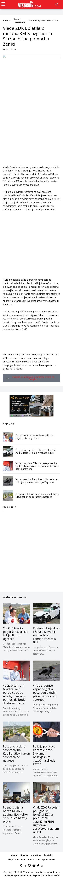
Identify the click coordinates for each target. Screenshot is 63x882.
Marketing (36, 855)
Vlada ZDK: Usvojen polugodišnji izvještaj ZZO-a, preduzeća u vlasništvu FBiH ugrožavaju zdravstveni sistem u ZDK (46, 819)
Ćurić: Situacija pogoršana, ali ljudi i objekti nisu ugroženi (35, 437)
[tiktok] (38, 865)
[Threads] (42, 865)
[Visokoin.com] (30, 4)
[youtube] (34, 865)
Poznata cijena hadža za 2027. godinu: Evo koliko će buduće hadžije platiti (15, 814)
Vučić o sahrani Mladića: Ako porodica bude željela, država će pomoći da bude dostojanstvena (37, 466)
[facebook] (21, 865)
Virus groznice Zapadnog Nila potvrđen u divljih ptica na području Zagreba (37, 481)
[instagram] (29, 865)
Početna (6, 20)
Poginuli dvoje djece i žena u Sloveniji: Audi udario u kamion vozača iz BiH (36, 451)
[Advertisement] (31, 133)
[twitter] (25, 865)
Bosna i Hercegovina (19, 20)
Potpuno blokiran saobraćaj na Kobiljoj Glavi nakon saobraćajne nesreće (37, 495)
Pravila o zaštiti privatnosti (41, 859)
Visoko (14, 855)
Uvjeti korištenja (16, 859)
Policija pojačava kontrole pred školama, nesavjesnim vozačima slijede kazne (44, 755)
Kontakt (48, 855)
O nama (24, 855)
